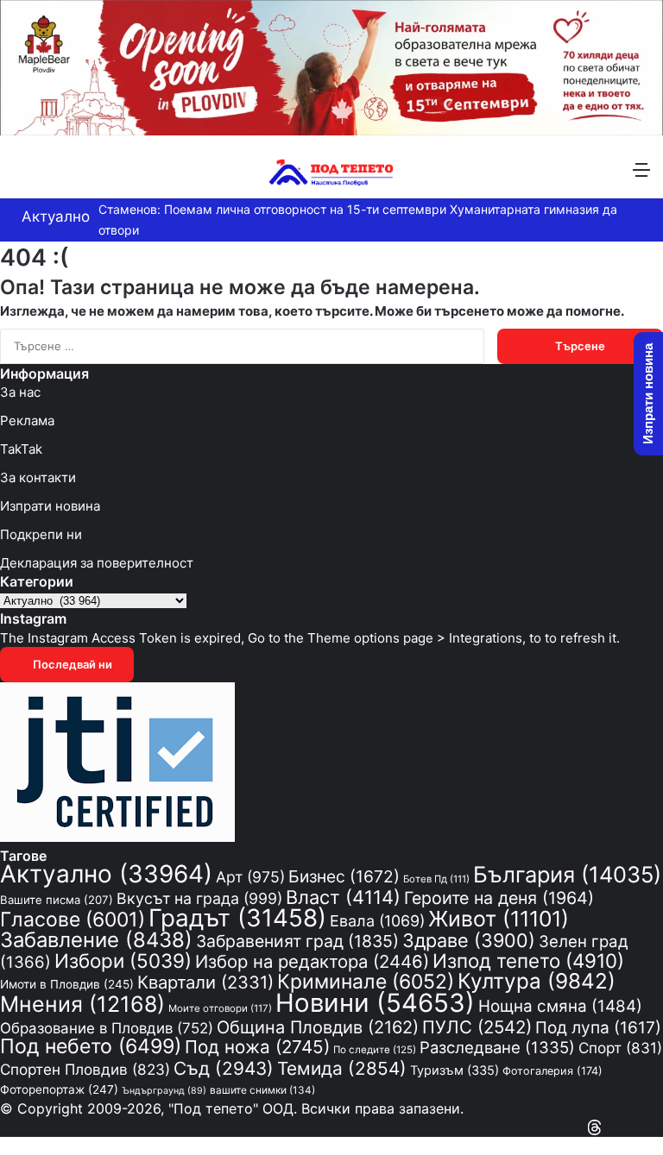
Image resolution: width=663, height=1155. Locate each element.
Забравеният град (297, 941)
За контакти (38, 477)
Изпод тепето (528, 960)
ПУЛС (477, 1027)
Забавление (96, 939)
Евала (377, 921)
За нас (20, 392)
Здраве (468, 940)
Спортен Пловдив (85, 1069)
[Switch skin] (51, 175)
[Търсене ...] (21, 175)
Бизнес (344, 876)
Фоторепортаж (59, 1089)
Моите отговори (220, 1008)
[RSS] (611, 1127)
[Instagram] (627, 1127)
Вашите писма (56, 900)
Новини (375, 1003)
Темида (342, 1068)
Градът (237, 917)
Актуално (106, 873)
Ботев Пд (436, 879)
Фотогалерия (552, 1070)
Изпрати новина (50, 506)
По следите (374, 1050)
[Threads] (594, 1127)
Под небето (90, 1046)
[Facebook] (658, 1127)
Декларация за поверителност (96, 563)
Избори (123, 960)
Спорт (620, 1048)
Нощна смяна (560, 1006)
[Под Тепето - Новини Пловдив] (331, 169)
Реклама (27, 420)
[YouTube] (642, 1127)
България (567, 874)
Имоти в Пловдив (67, 984)
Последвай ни (71, 664)
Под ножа (257, 1047)
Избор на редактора (312, 961)
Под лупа (598, 1028)
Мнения (82, 1004)
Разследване (497, 1047)
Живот (498, 919)
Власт (343, 897)
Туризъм (454, 1070)
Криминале (365, 982)
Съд (224, 1068)
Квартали (205, 982)
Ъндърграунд (164, 1090)
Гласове (72, 919)
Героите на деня (499, 898)
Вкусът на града (199, 898)
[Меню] (641, 175)
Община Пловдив (318, 1027)
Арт (250, 877)
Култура (537, 981)
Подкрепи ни (41, 534)
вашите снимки (262, 1090)
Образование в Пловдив (106, 1028)
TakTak (21, 449)
